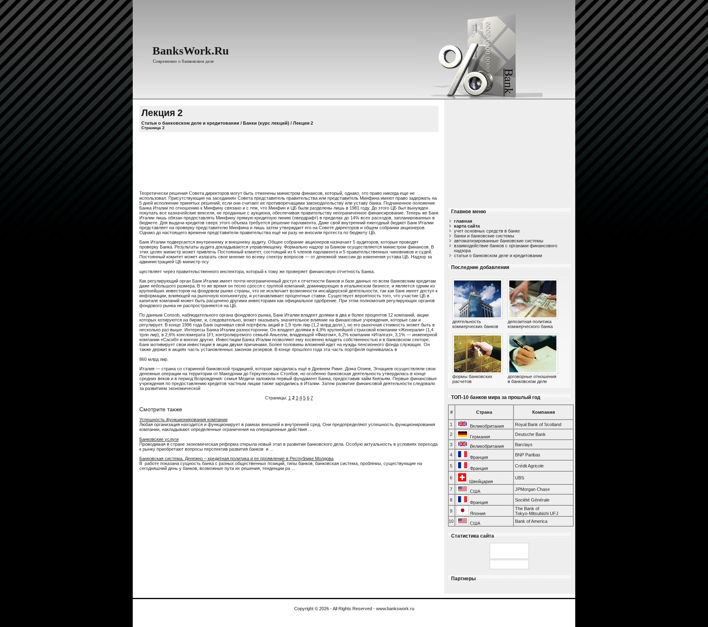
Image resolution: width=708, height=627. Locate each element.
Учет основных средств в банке (487, 230)
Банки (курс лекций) (266, 123)
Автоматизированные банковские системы (498, 240)
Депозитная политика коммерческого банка (530, 324)
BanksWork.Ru (190, 50)
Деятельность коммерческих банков (475, 324)
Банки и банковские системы (484, 235)
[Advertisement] (509, 151)
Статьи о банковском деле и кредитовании (498, 255)
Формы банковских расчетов (472, 379)
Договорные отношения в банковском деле (532, 379)
